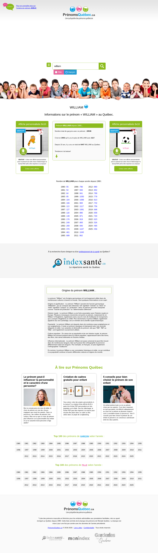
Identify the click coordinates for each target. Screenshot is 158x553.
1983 (42, 443)
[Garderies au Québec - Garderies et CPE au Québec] (104, 538)
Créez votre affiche (32, 169)
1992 (115, 443)
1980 (18, 443)
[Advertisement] (79, 42)
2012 (26, 456)
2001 (59, 450)
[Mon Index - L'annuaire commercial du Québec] (79, 538)
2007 (107, 450)
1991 (107, 443)
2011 (140, 450)
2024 (123, 456)
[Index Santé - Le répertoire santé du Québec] (79, 263)
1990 (99, 443)
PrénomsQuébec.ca (55, 528)
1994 (131, 443)
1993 (123, 443)
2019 (83, 456)
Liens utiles (78, 528)
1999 (43, 450)
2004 (83, 450)
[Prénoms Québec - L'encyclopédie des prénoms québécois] (79, 13)
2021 (99, 456)
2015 (51, 456)
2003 (75, 450)
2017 (67, 456)
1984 (51, 443)
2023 (115, 456)
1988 (83, 443)
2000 (51, 450)
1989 (91, 443)
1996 (18, 450)
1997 (26, 450)
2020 (91, 456)
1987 (75, 443)
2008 (115, 450)
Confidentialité (89, 528)
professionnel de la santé (89, 252)
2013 (34, 456)
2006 (99, 450)
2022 (107, 456)
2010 (132, 450)
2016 (59, 456)
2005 (91, 450)
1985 (59, 443)
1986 (67, 443)
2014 (42, 456)
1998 (34, 450)
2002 (67, 450)
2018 (75, 456)
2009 (123, 450)
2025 (131, 456)
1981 (26, 443)
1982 (34, 443)
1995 (140, 443)
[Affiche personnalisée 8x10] (32, 142)
